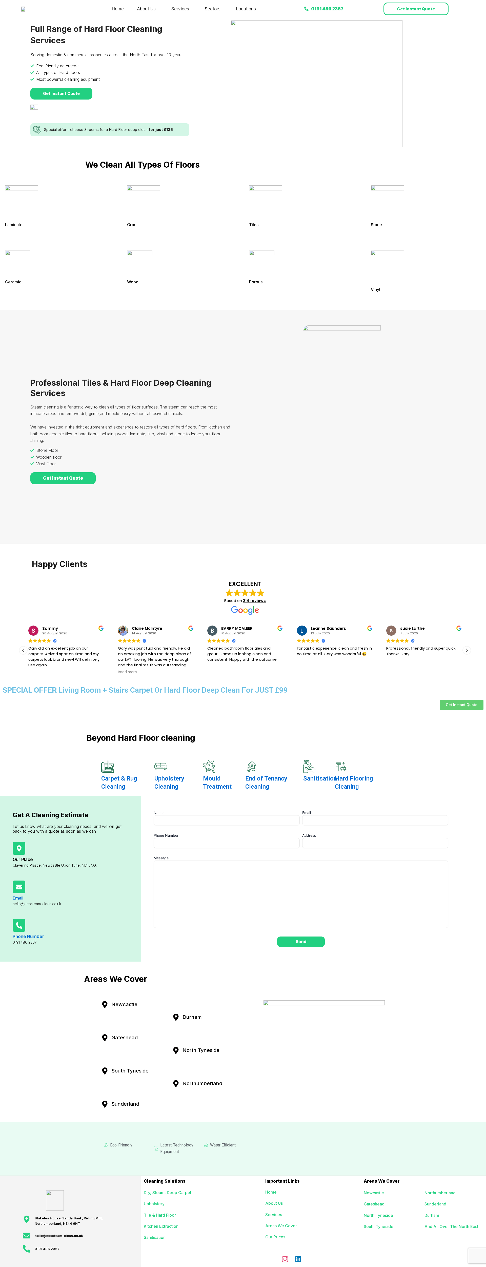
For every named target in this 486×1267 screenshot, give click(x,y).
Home (118, 8)
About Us (146, 8)
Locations (246, 8)
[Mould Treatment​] (209, 766)
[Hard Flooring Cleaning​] (341, 766)
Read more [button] (127, 672)
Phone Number (28, 936)
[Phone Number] (19, 925)
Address (309, 835)
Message (161, 858)
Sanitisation (320, 778)
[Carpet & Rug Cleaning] (107, 766)
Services (180, 8)
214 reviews (254, 600)
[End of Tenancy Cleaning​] (251, 766)
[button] (147, 9)
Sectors (212, 8)
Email (18, 898)
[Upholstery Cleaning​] (160, 766)
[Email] (19, 887)
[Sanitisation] (309, 766)
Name (159, 812)
